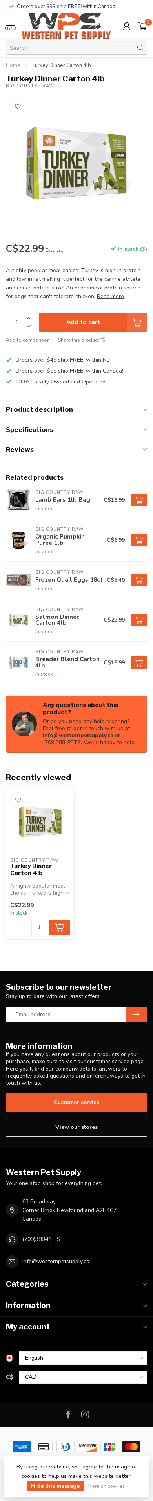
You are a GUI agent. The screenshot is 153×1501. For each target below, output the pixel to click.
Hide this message (55, 1486)
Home (13, 65)
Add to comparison (28, 339)
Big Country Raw (30, 86)
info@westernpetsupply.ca (78, 735)
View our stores (76, 1127)
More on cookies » (108, 1486)
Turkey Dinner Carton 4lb (61, 65)
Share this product (79, 339)
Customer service (76, 1102)
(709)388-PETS (41, 1239)
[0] (142, 26)
